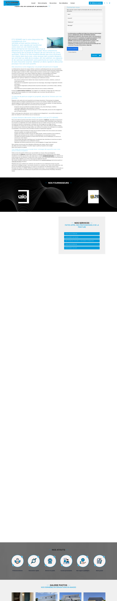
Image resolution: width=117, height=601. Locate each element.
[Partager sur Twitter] (107, 3)
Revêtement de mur (71, 248)
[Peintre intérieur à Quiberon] (55, 42)
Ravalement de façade (71, 237)
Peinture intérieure (71, 244)
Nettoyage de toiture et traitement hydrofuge (79, 240)
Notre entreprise (42, 3)
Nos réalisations (63, 3)
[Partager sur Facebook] (104, 3)
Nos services (53, 3)
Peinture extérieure (71, 233)
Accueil (33, 3)
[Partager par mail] (109, 3)
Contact (72, 3)
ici (90, 45)
